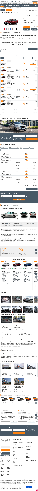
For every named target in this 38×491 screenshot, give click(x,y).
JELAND (1, 475)
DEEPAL (8, 471)
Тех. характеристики (26, 5)
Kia (7, 463)
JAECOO (2, 474)
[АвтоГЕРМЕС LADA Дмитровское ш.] (6, 366)
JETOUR (2, 470)
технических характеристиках (18, 356)
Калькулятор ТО (28, 446)
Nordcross (2, 464)
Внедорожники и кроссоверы (18, 442)
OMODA (1, 472)
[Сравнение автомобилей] (31, 1)
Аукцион (14, 450)
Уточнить (33, 70)
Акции (36, 5)
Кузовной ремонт (28, 443)
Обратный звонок (6, 452)
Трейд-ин (14, 462)
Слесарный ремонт (29, 442)
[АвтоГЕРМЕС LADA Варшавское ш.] (19, 381)
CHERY (1, 468)
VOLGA (1, 461)
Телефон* (27, 134)
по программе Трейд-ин (29, 344)
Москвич (8, 467)
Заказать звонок (35, 3)
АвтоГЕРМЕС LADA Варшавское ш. (6, 410)
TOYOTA (8, 474)
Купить (33, 63)
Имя (13, 134)
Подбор (14, 455)
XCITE (8, 470)
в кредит (22, 344)
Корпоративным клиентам (17, 465)
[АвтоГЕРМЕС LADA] (13, 1)
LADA (1, 460)
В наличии (18, 5)
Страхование (15, 458)
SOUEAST (8, 468)
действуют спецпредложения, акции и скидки (21, 354)
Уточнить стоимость (27, 26)
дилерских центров (8, 357)
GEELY (1, 463)
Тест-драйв (33, 26)
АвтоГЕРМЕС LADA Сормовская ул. (23, 410)
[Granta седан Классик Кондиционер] (6, 264)
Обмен (14, 454)
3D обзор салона (16, 14)
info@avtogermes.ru (4, 444)
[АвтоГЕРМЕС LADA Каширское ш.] (6, 381)
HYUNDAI (8, 461)
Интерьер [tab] (15, 205)
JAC (7, 465)
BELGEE (2, 465)
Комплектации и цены (10, 5)
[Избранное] (29, 1)
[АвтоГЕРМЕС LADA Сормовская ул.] (19, 366)
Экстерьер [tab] (4, 205)
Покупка (14, 448)
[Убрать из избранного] (35, 67)
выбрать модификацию (27, 42)
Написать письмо (6, 455)
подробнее (3, 375)
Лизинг (14, 461)
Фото (32, 5)
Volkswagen (9, 472)
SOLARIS (8, 460)
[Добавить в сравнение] (36, 67)
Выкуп (14, 451)
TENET (1, 467)
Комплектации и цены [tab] (8, 144)
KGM (8, 464)
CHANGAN (2, 471)
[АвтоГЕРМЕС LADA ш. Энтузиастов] (31, 366)
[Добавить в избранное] (37, 15)
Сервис (27, 453)
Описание (2, 5)
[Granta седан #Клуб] (3, 63)
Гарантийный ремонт (29, 445)
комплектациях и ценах (28, 356)
